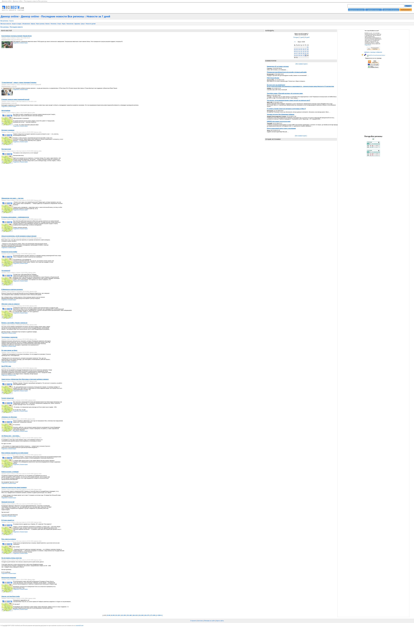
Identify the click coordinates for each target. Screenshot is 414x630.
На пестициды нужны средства (12, 558)
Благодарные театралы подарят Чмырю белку (17, 36)
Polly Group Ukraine (273, 78)
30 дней (307, 37)
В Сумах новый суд (8, 520)
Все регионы (5, 27)
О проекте (193, 620)
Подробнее (16, 42)
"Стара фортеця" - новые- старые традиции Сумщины (19, 82)
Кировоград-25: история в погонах (278, 66)
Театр (18, 37)
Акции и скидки (16, 23)
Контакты (200, 620)
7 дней (302, 37)
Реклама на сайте (209, 620)
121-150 (123, 615)
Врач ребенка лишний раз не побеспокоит (15, 453)
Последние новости (16, 27)
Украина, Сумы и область (9, 37)
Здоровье (77, 23)
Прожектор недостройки (9, 252)
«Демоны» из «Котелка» (9, 417)
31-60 (108, 615)
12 (301, 51)
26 (301, 55)
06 (303, 49)
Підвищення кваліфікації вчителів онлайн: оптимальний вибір (287, 72)
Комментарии (24, 42)
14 (305, 51)
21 (305, 53)
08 (307, 49)
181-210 (135, 615)
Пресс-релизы (40, 23)
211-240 (141, 615)
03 (297, 49)
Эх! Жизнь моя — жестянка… (11, 436)
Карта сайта (220, 620)
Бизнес (47, 23)
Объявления (26, 23)
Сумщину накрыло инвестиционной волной (15, 99)
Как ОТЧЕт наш (6, 366)
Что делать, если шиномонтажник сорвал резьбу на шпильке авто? (288, 100)
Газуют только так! (8, 398)
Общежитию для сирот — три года (12, 198)
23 (295, 55)
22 (307, 53)
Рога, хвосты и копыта (9, 539)
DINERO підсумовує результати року (279, 121)
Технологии (69, 23)
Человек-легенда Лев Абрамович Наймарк (280, 114)
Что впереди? (6, 270)
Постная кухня (6, 149)
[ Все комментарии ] (301, 64)
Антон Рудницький (36, 84)
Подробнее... (368, 44)
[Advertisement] (19, 65)
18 (299, 53)
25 (299, 55)
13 (303, 51)
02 (295, 49)
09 (295, 51)
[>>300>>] (159, 615)
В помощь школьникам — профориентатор (15, 217)
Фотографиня (6, 110)
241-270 (146, 615)
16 (295, 53)
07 (305, 49)
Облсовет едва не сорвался (11, 304)
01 (307, 47)
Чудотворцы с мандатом (9, 337)
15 (307, 51)
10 (297, 51)
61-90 (113, 615)
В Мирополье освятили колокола (12, 289)
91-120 (118, 615)
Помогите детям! (91, 23)
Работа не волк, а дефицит (10, 472)
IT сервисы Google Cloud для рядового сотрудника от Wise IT (286, 109)
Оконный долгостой (8, 502)
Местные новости (6, 23)
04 (299, 49)
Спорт (59, 23)
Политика (53, 23)
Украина (11, 20)
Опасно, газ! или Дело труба (11, 596)
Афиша (33, 23)
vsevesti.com (79, 625)
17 (297, 53)
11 (299, 51)
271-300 (152, 615)
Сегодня (296, 37)
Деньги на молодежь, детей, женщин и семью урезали (19, 236)
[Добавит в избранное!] (362, 55)
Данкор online (31, 112)
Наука (63, 23)
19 (301, 53)
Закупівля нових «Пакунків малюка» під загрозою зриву (285, 93)
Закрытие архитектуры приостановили (14, 487)
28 (305, 55)
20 (303, 53)
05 (301, 49)
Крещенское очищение (9, 577)
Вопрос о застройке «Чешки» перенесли (14, 323)
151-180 (129, 615)
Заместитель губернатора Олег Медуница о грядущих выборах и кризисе (25, 379)
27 (303, 55)
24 (297, 55)
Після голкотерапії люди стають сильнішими (281, 128)
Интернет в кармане (8, 130)
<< (295, 42)
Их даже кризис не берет (9, 350)
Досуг (83, 23)
